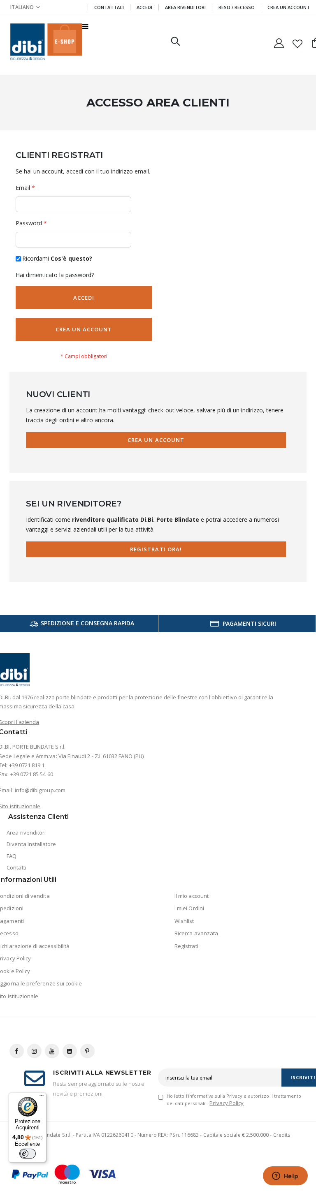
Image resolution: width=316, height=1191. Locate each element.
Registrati (186, 946)
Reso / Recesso (236, 7)
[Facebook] (16, 1051)
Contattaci (109, 7)
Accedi (144, 7)
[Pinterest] (87, 1051)
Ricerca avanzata (196, 933)
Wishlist (184, 921)
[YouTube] (52, 1051)
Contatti (16, 867)
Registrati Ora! (156, 549)
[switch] (27, 1154)
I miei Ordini (189, 908)
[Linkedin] (70, 1051)
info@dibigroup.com (40, 790)
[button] (25, 7)
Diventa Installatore (31, 844)
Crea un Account (288, 7)
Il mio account (191, 896)
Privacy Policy (226, 1103)
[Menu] (41, 1097)
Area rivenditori (26, 832)
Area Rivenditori (185, 7)
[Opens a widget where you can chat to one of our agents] (285, 1176)
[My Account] (279, 41)
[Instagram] (34, 1051)
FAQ (11, 856)
